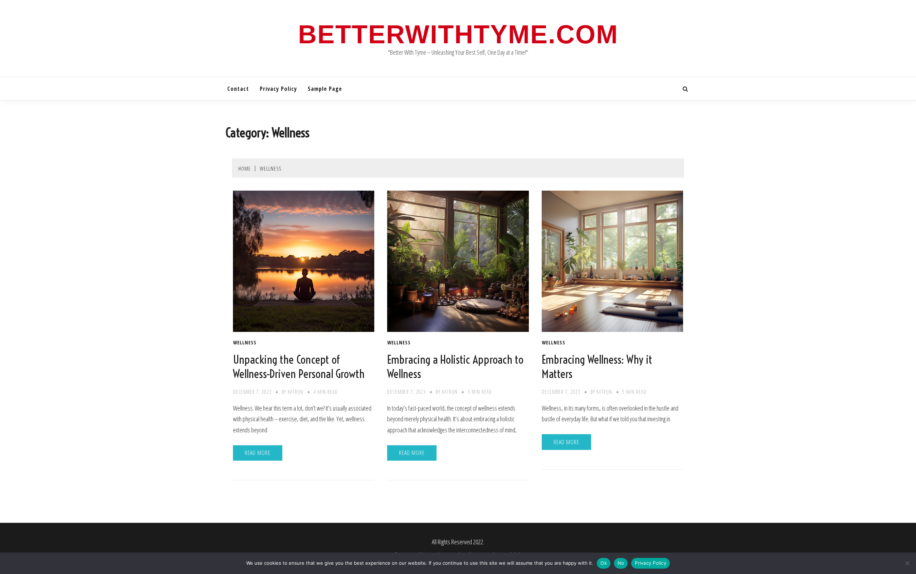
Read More (258, 453)
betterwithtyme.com (458, 34)
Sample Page (325, 89)
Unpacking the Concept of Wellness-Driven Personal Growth (299, 366)
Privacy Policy (278, 89)
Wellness (245, 342)
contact (238, 89)
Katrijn (295, 391)
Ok (603, 563)
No (621, 563)
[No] (907, 563)
